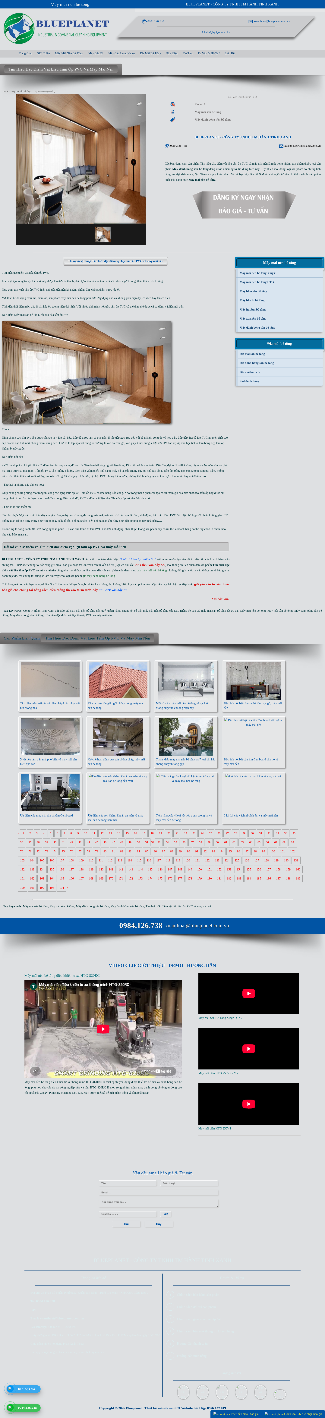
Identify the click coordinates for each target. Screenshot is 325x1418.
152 (219, 869)
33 (277, 833)
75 (63, 851)
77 (79, 851)
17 (143, 833)
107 (61, 860)
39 (46, 842)
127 (256, 860)
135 (52, 869)
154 (239, 869)
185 (259, 878)
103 (22, 860)
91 (196, 851)
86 (155, 851)
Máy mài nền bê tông (70, 4)
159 (288, 869)
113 (120, 860)
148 (180, 869)
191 (32, 887)
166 (71, 878)
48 (121, 842)
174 (150, 878)
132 (22, 869)
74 (54, 851)
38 (38, 842)
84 (138, 851)
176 (170, 878)
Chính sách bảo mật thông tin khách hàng (205, 1331)
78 (88, 851)
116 (149, 860)
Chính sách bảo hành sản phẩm (198, 1294)
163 (42, 878)
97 (246, 851)
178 (190, 878)
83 (129, 851)
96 (238, 851)
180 (209, 878)
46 (104, 842)
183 (239, 878)
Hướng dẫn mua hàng (192, 1356)
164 (52, 878)
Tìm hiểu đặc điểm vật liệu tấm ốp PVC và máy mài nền (78, 615)
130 (286, 860)
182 (229, 878)
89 (180, 851)
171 (120, 878)
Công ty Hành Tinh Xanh (38, 610)
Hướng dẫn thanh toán (192, 1343)
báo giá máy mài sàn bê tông (209, 610)
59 (208, 842)
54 (167, 842)
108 (71, 860)
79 (96, 851)
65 (258, 842)
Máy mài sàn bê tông (26, 314)
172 (130, 878)
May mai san (19, 534)
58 (200, 842)
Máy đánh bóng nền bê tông (26, 615)
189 (298, 878)
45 (96, 842)
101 (282, 851)
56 (183, 842)
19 (160, 833)
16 (135, 833)
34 (285, 833)
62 (233, 842)
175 (160, 878)
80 (104, 851)
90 (188, 851)
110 (91, 860)
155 (249, 869)
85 (146, 851)
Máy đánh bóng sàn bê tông (92, 906)
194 (61, 887)
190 (22, 887)
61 (225, 842)
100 (272, 851)
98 (255, 851)
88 (171, 851)
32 (268, 833)
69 (292, 842)
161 (22, 878)
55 (175, 842)
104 (32, 860)
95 (230, 851)
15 (127, 833)
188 (288, 878)
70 (21, 851)
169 (101, 878)
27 (227, 833)
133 (32, 869)
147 (170, 869)
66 (267, 842)
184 (249, 878)
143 (130, 869)
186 (268, 878)
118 (168, 860)
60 (217, 842)
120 (187, 860)
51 (146, 842)
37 (29, 842)
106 (52, 860)
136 (61, 869)
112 (110, 860)
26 (218, 833)
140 (101, 869)
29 (243, 833)
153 (229, 869)
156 (259, 869)
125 (237, 860)
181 (219, 878)
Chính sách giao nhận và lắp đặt (199, 1319)
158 (278, 869)
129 (276, 860)
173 (140, 878)
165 (61, 878)
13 (110, 833)
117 (158, 860)
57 (192, 842)
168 (91, 878)
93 (213, 851)
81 (113, 851)
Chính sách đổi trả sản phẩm (196, 1307)
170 (111, 878)
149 (190, 869)
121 (197, 860)
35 (293, 833)
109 (81, 860)
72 (38, 851)
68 (284, 842)
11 (93, 833)
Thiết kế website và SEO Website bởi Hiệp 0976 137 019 (185, 1408)
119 (178, 860)
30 (252, 833)
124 (227, 860)
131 (296, 860)
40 (54, 842)
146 (160, 869)
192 (42, 887)
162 (32, 878)
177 (180, 878)
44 (88, 842)
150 (199, 869)
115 (139, 860)
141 (111, 869)
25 (210, 833)
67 (275, 842)
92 (205, 851)
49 (129, 842)
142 (120, 869)
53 (158, 842)
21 (177, 833)
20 (168, 833)
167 (81, 878)
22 (185, 833)
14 (118, 833)
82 (121, 851)
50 (138, 842)
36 (21, 842)
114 (130, 860)
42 (71, 842)
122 (207, 860)
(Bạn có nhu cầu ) (140, 565)
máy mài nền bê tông (73, 298)
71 (29, 851)
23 (193, 833)
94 (221, 851)
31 (260, 833)
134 (42, 869)
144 (140, 869)
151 (209, 869)
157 (268, 869)
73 (46, 851)
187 (278, 878)
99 (263, 851)
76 (71, 851)
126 (247, 860)
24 (202, 833)
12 (102, 833)
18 (152, 833)
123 (217, 860)
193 (52, 887)
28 (235, 833)
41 (63, 842)
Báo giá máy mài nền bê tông (77, 610)
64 (250, 842)
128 (266, 860)
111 (101, 860)
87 (163, 851)
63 (242, 842)
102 (292, 851)
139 (91, 869)
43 (79, 842)
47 (113, 842)
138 (81, 869)
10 (85, 833)
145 (150, 869)
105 (42, 860)
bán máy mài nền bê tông (153, 610)
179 (199, 878)
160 (298, 869)
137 (71, 869)
